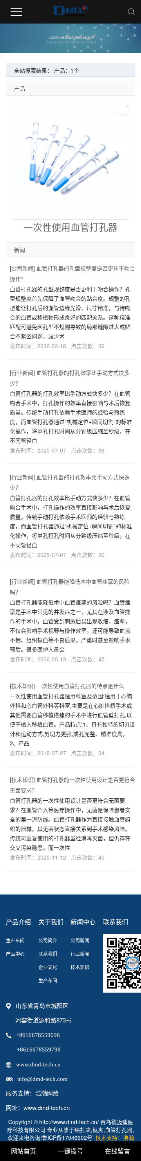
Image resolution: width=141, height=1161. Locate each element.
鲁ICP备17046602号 (67, 1137)
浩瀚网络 (47, 1093)
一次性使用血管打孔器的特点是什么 (80, 686)
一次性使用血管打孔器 (71, 227)
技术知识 (22, 686)
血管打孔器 (118, 1130)
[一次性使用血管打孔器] (70, 161)
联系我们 (47, 953)
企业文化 (47, 967)
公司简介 (47, 940)
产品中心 (15, 953)
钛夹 (97, 1130)
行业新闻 (22, 372)
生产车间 (15, 940)
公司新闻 (22, 268)
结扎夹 (82, 1130)
